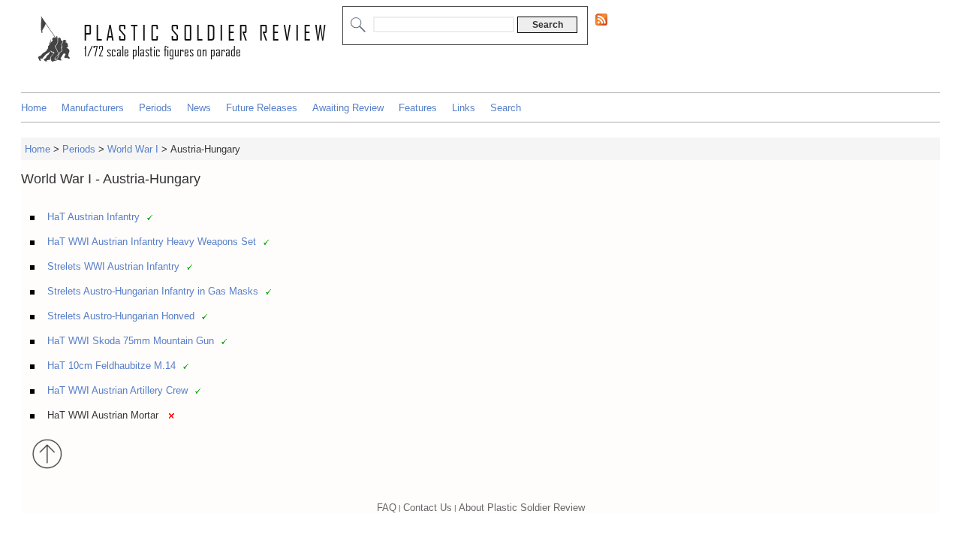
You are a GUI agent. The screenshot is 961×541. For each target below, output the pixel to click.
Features (418, 107)
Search (505, 107)
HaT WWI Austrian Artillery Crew (117, 390)
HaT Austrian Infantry (93, 216)
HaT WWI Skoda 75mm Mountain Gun (130, 340)
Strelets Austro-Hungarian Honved (120, 316)
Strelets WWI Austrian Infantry (113, 266)
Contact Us (427, 507)
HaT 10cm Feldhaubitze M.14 (111, 365)
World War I (132, 149)
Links (463, 107)
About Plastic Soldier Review (522, 507)
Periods (155, 107)
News (199, 107)
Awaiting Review (348, 107)
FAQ (386, 507)
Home (34, 107)
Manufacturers (93, 107)
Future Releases (261, 107)
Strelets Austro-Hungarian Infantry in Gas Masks (152, 291)
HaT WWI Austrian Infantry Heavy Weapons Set (151, 241)
